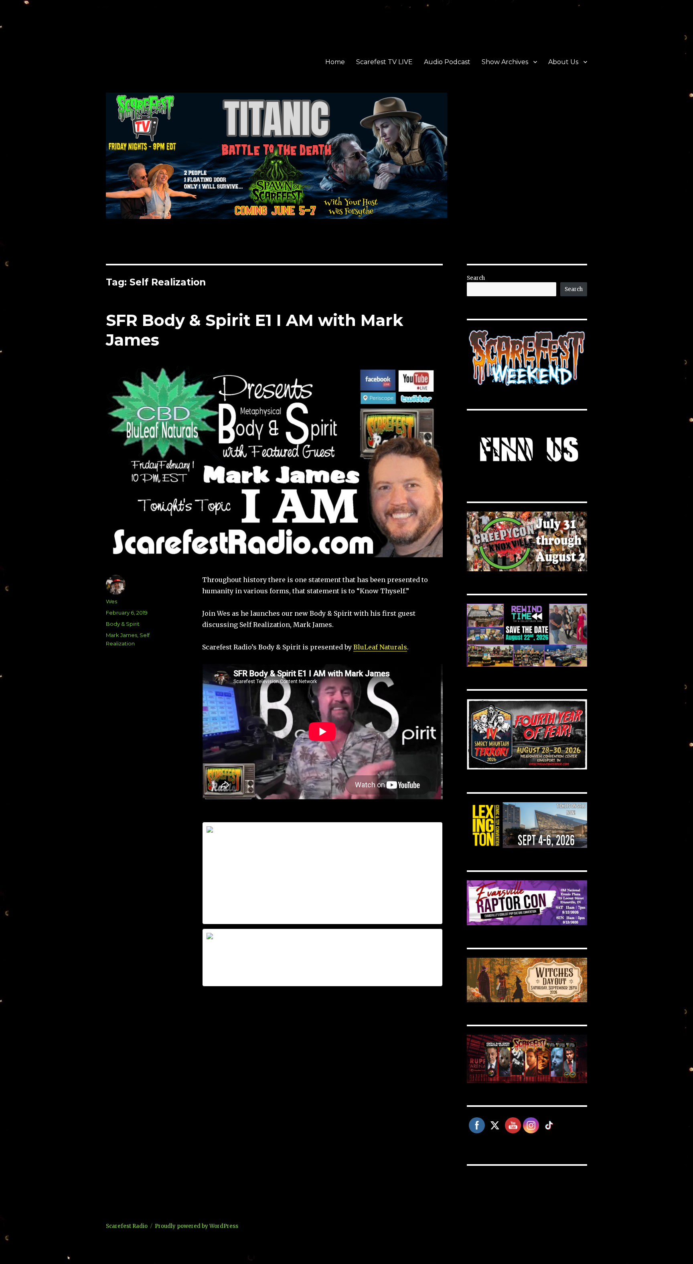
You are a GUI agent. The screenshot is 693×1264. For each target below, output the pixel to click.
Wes (111, 601)
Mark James (121, 635)
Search (476, 278)
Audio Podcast (447, 62)
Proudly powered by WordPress (196, 1226)
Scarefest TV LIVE (384, 62)
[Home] (322, 873)
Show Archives (505, 62)
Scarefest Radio (127, 1226)
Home (335, 62)
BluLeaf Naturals (380, 647)
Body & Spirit (123, 624)
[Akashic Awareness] (322, 957)
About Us (563, 62)
